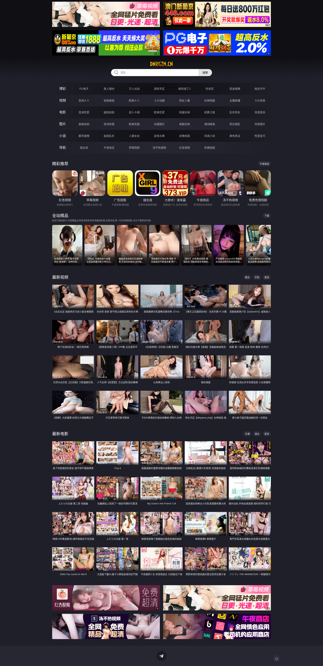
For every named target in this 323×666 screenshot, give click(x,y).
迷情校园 (184, 136)
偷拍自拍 (109, 112)
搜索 (205, 72)
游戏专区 (159, 89)
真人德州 (109, 89)
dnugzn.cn (161, 64)
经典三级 (209, 112)
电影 (62, 112)
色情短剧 (209, 147)
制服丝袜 (184, 112)
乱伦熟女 (234, 112)
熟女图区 (234, 124)
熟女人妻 (184, 100)
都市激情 (84, 136)
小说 (62, 136)
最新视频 (60, 277)
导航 (62, 147)
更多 (266, 277)
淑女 (257, 433)
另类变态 (260, 112)
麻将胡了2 (184, 89)
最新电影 (60, 433)
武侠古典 (159, 136)
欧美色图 (134, 124)
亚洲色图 (109, 124)
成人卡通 (134, 112)
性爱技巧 (260, 136)
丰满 (247, 433)
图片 (62, 124)
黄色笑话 (234, 136)
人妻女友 (134, 136)
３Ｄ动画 (159, 100)
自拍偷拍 (109, 100)
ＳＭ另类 (260, 100)
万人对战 (134, 89)
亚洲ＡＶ (84, 100)
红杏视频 (184, 147)
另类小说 (209, 136)
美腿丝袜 (184, 124)
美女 (247, 277)
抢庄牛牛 (260, 89)
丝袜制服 (209, 100)
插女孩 (84, 147)
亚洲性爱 (84, 112)
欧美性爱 (159, 112)
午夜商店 (109, 147)
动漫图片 (159, 124)
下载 (266, 215)
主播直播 (234, 100)
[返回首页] (277, 659)
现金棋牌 (234, 89)
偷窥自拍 (84, 124)
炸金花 (210, 89)
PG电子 (83, 89)
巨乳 (257, 277)
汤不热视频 (159, 147)
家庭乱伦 (109, 136)
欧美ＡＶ (134, 100)
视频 (62, 100)
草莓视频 (134, 147)
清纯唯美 (209, 124)
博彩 (62, 88)
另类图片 (260, 124)
